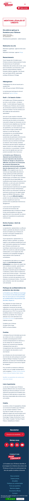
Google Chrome (16, 371)
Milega (21, 52)
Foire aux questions (15, 486)
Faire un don (24, 8)
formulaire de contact (8, 318)
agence (12, 93)
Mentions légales (15, 488)
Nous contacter (14, 476)
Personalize (20, 499)
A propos (14, 493)
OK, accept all (11, 499)
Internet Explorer (11, 373)
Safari (17, 373)
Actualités (15, 481)
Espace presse (15, 478)
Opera (21, 373)
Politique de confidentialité (15, 483)
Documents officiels (15, 491)
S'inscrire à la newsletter (14, 434)
